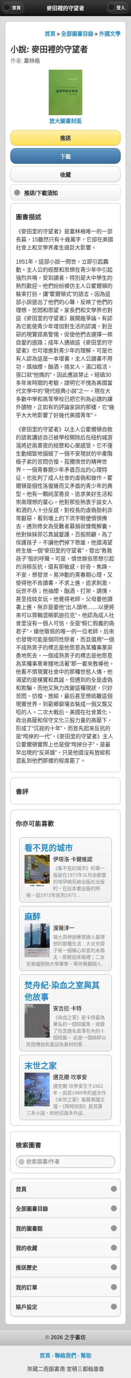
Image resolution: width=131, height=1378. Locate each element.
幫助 (86, 1355)
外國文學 (110, 34)
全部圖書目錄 (77, 34)
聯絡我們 (65, 1355)
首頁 (50, 34)
